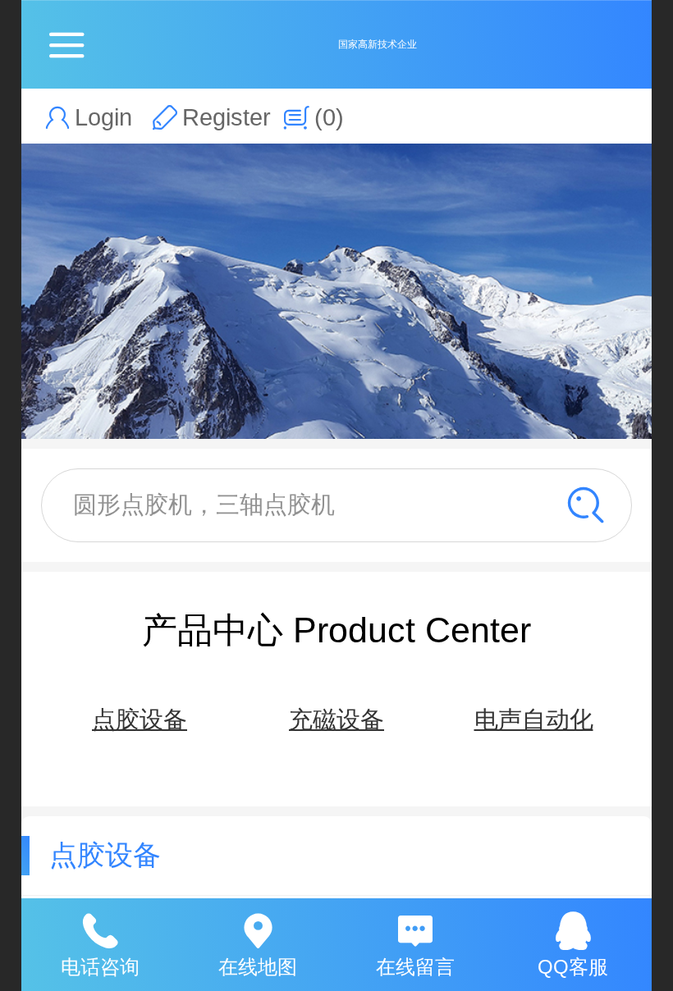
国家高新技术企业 (377, 44)
